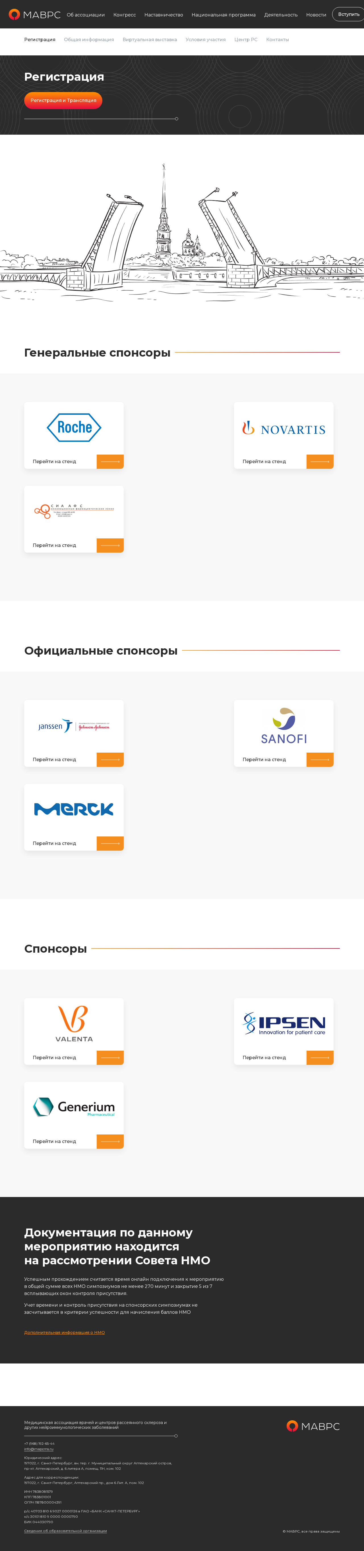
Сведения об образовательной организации (65, 1531)
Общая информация (89, 39)
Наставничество (163, 15)
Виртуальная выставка (150, 39)
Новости (316, 15)
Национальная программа (224, 15)
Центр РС (246, 39)
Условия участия (206, 39)
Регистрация (39, 39)
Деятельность (281, 15)
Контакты (277, 39)
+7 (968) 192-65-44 (39, 1443)
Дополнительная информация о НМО (64, 1332)
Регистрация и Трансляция (63, 100)
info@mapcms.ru (38, 1449)
